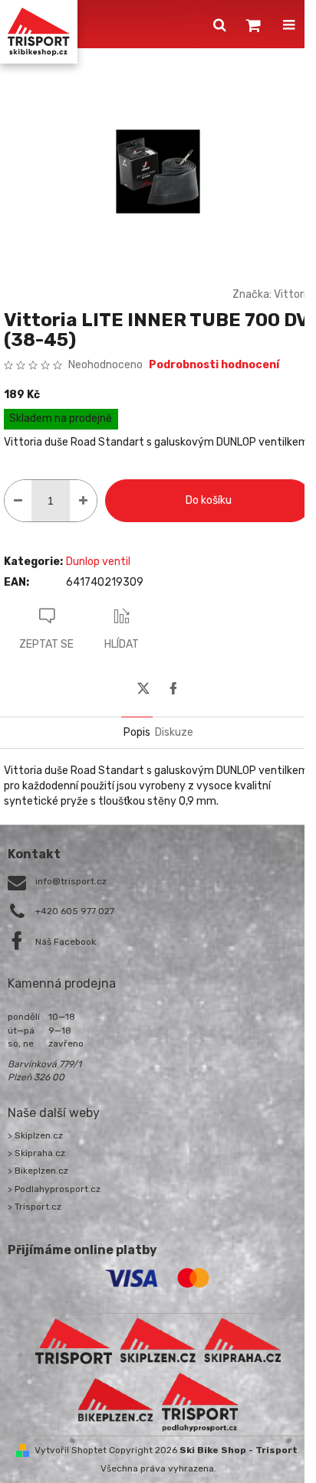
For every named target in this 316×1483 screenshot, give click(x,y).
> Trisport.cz (34, 1206)
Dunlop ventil (98, 561)
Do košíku (209, 500)
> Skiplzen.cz (35, 1135)
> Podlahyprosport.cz (54, 1189)
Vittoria (293, 294)
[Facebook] (173, 688)
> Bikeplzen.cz (38, 1170)
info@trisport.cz (71, 881)
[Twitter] (143, 688)
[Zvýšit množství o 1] (83, 500)
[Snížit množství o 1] (18, 500)
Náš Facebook (65, 941)
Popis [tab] (136, 732)
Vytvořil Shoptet (71, 1450)
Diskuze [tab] (174, 732)
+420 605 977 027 (74, 911)
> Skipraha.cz (36, 1153)
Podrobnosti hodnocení (214, 364)
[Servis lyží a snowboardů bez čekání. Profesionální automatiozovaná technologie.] (242, 1340)
